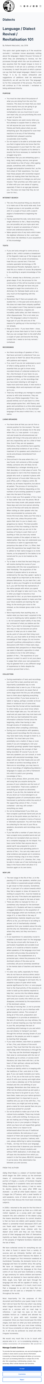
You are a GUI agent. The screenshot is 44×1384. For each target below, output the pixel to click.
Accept (22, 1368)
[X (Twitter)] (33, 6)
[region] (22, 1364)
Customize (22, 1374)
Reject (22, 1379)
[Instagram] (24, 6)
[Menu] (40, 6)
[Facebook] (27, 6)
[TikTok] (30, 6)
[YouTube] (36, 6)
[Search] (21, 6)
